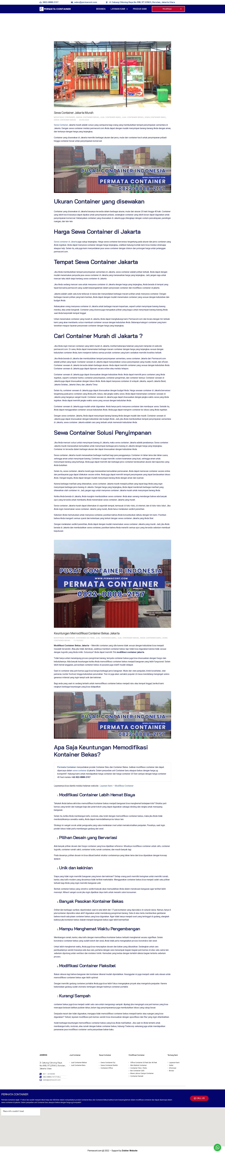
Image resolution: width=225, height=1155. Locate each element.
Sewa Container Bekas (65, 120)
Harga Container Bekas (87, 117)
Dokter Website (130, 1150)
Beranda (100, 9)
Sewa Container (61, 125)
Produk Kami (140, 9)
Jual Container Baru (110, 117)
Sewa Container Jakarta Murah (73, 113)
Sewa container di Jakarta (65, 241)
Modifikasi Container (64, 117)
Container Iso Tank (85, 638)
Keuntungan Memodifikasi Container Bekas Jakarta (87, 633)
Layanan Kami (118, 9)
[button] (168, 9)
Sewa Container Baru (155, 117)
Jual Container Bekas (133, 117)
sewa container (79, 770)
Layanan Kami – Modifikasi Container (116, 786)
